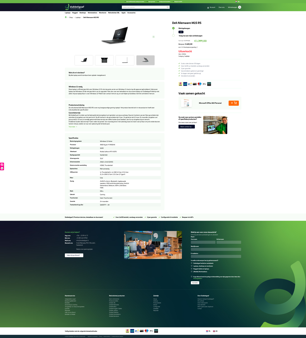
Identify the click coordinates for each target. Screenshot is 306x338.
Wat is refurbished (114, 299)
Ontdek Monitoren (114, 316)
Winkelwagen (232, 7)
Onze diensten (201, 305)
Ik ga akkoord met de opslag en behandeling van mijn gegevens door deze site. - (217, 277)
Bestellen (67, 303)
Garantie (67, 308)
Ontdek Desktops (113, 312)
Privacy (100, 336)
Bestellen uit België (70, 314)
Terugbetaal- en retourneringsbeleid (74, 306)
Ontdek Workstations (115, 314)
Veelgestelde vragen (70, 299)
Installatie (155, 308)
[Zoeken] (168, 7)
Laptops (187, 56)
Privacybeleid (197, 278)
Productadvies (157, 303)
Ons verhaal (201, 301)
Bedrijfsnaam (195, 246)
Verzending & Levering (71, 305)
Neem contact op (185, 127)
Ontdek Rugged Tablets (115, 308)
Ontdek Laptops (113, 310)
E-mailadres (195, 253)
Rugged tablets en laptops (201, 269)
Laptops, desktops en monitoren (203, 266)
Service (155, 305)
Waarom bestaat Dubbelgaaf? (206, 299)
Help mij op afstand (70, 312)
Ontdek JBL (112, 303)
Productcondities (113, 301)
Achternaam (220, 239)
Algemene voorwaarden (93, 336)
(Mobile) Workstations (200, 272)
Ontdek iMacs (112, 306)
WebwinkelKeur (107, 336)
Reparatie (67, 310)
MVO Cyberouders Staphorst (205, 306)
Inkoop (155, 299)
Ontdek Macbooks (114, 305)
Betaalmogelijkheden (70, 301)
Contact (200, 308)
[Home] (74, 7)
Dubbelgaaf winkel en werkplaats (203, 263)
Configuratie (156, 306)
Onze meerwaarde (203, 303)
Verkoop (155, 301)
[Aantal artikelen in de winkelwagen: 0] (239, 7)
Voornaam (194, 239)
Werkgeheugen (184, 28)
